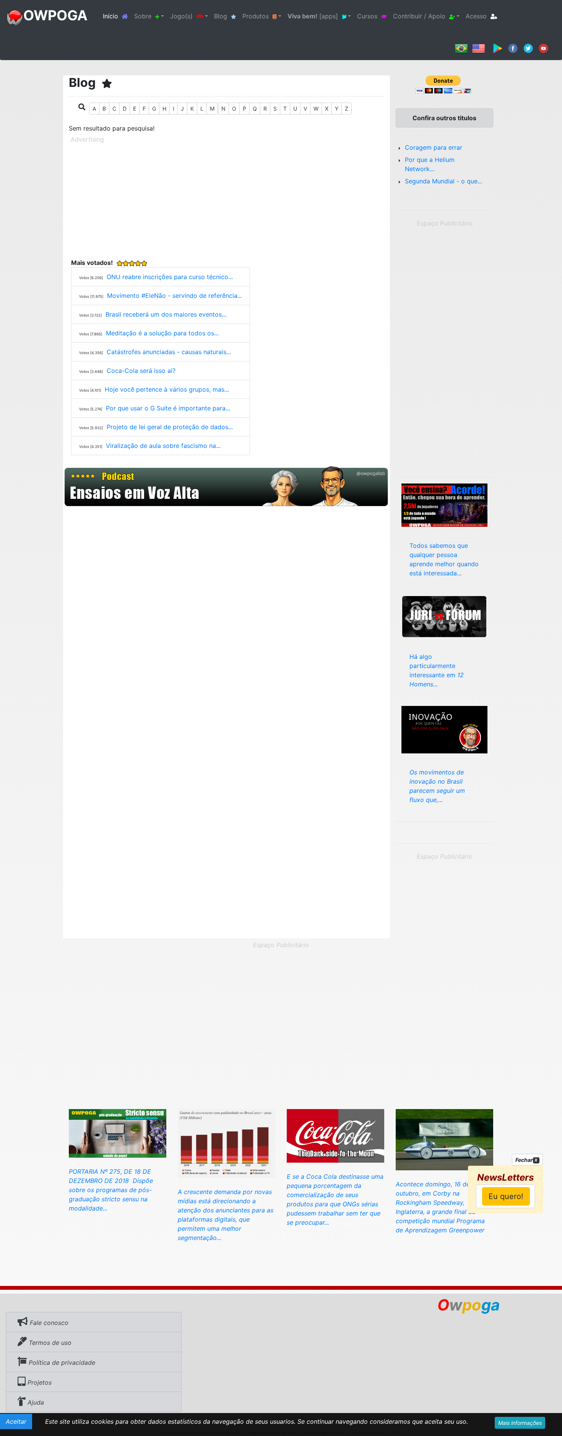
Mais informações (520, 1423)
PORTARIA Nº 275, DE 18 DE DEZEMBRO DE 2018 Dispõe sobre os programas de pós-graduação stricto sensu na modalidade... (111, 1190)
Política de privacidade (61, 1362)
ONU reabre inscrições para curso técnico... (170, 277)
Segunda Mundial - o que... (443, 181)
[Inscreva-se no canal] (543, 48)
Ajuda (35, 1402)
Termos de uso (49, 1342)
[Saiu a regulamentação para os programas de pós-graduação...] (117, 1133)
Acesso (476, 16)
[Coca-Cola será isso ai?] (335, 1135)
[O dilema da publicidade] (226, 1143)
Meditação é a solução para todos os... (162, 333)
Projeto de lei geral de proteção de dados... (170, 427)
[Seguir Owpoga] (528, 48)
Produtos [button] (255, 16)
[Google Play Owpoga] (497, 48)
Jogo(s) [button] (181, 16)
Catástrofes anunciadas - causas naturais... (169, 352)
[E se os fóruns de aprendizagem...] (444, 615)
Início (117, 16)
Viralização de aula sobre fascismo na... (163, 445)
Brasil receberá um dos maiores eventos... (166, 314)
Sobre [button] (142, 16)
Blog (220, 16)
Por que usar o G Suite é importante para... (168, 408)
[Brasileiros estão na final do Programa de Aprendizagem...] (444, 1139)
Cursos (367, 16)
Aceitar (16, 1421)
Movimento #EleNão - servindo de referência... (174, 295)
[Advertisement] (226, 199)
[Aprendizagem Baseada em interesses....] (444, 504)
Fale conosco (48, 1323)
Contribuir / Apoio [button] (419, 16)
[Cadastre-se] (226, 486)
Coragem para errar (433, 147)
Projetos (39, 1382)
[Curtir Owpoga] (513, 48)
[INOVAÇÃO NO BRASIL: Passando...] (444, 729)
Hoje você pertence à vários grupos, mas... (167, 389)
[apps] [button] (312, 16)
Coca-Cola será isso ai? (141, 370)
